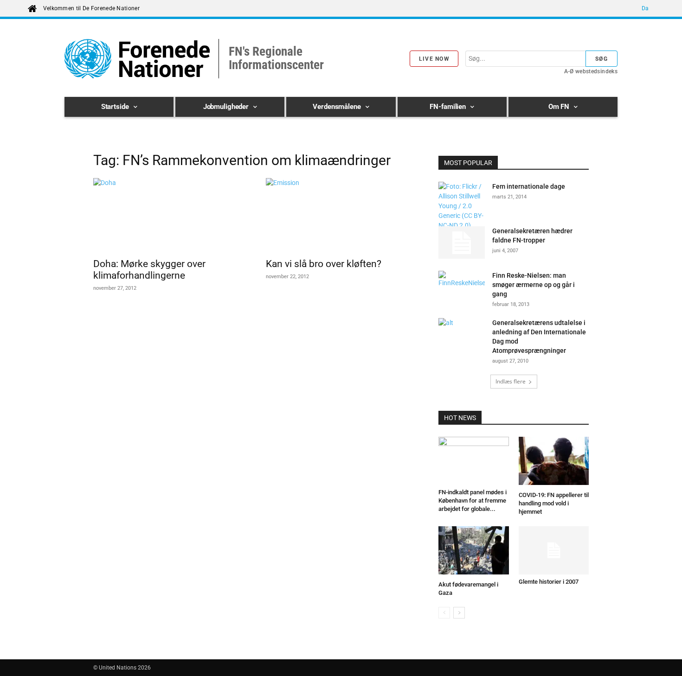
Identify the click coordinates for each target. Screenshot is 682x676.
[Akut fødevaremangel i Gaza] (473, 551)
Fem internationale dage (528, 186)
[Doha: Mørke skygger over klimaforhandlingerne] (168, 215)
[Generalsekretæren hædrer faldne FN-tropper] (461, 242)
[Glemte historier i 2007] (554, 550)
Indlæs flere (510, 381)
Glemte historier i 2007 (549, 581)
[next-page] (459, 613)
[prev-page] (444, 613)
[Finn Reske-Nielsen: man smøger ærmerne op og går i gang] (461, 287)
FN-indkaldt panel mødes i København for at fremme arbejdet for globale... (472, 500)
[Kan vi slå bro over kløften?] (341, 215)
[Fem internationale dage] (461, 206)
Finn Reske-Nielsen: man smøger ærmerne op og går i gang (533, 285)
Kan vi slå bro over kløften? (323, 263)
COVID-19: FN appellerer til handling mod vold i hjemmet (554, 503)
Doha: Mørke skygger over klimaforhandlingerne (149, 269)
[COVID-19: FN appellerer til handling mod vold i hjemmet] (554, 462)
